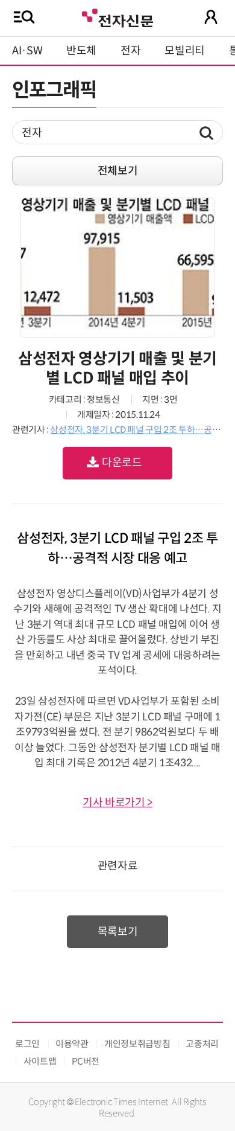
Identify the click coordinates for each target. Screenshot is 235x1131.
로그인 (27, 1043)
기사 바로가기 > (117, 802)
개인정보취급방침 (137, 1043)
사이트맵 (40, 1061)
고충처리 (202, 1043)
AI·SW (27, 50)
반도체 (81, 50)
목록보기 (118, 931)
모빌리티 (184, 50)
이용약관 (72, 1043)
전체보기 (118, 171)
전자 (130, 50)
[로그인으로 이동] (211, 17)
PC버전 (85, 1061)
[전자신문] (117, 16)
